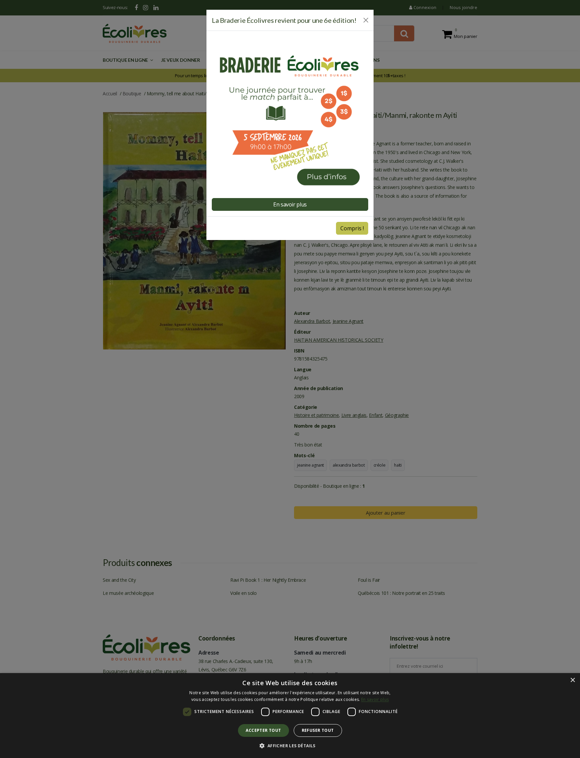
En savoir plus (375, 699)
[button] (289, 746)
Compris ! (352, 228)
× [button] (572, 680)
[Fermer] (366, 20)
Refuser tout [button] (318, 730)
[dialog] (290, 715)
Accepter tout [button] (263, 730)
